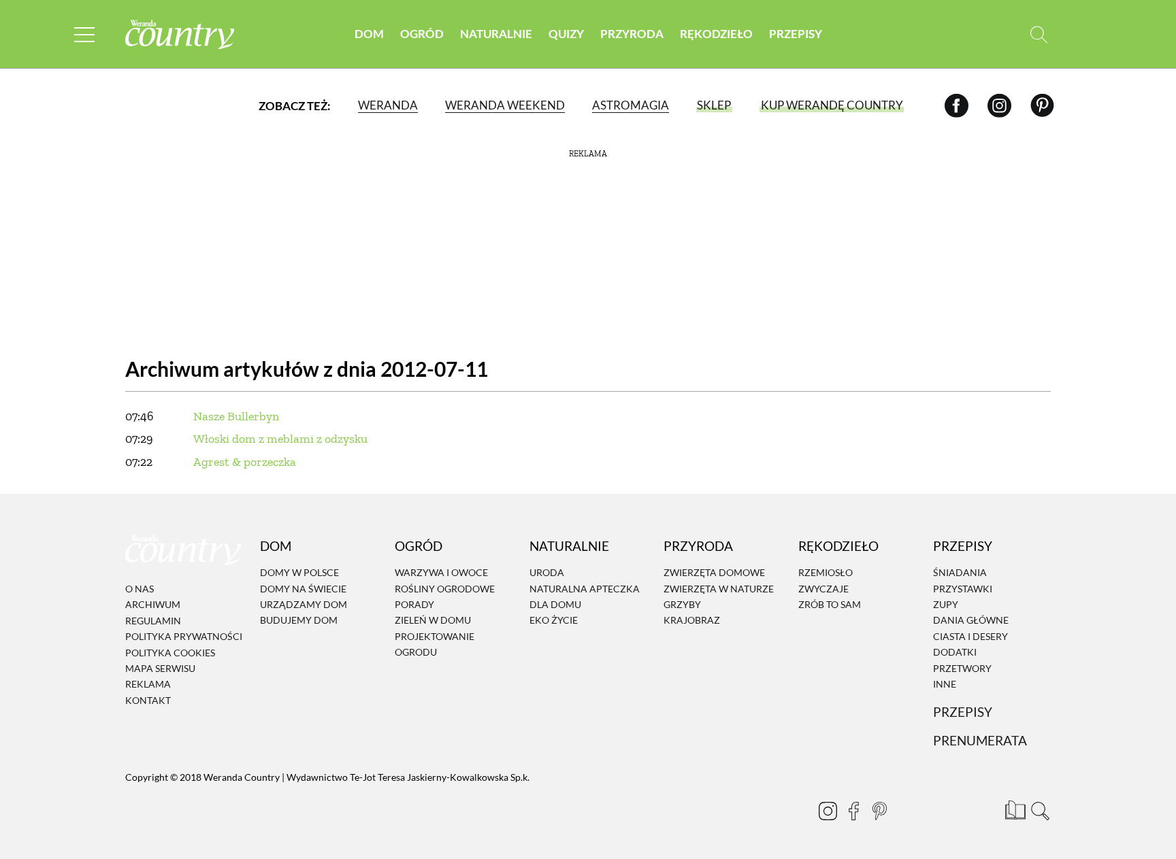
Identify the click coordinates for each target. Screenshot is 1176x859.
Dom (369, 34)
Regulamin (153, 620)
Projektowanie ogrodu (434, 644)
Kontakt (148, 700)
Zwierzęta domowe (714, 573)
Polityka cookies (170, 652)
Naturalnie (496, 34)
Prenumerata (980, 740)
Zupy (945, 604)
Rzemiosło (825, 573)
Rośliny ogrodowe (445, 588)
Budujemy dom (299, 620)
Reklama (148, 684)
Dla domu (555, 604)
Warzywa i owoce (441, 573)
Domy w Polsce (299, 573)
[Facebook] (956, 105)
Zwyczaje (823, 588)
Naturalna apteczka (584, 588)
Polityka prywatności (183, 636)
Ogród (422, 34)
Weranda (388, 105)
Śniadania (960, 573)
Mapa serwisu (160, 668)
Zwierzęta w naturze (719, 588)
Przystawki (962, 588)
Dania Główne (971, 620)
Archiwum (152, 605)
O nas (139, 588)
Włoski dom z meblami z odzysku (280, 438)
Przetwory (962, 668)
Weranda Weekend (505, 105)
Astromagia (630, 105)
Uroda (546, 573)
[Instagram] (999, 105)
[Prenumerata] (1013, 808)
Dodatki (955, 652)
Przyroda (632, 34)
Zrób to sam (829, 604)
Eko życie (553, 620)
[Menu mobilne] (84, 34)
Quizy (566, 34)
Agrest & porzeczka (244, 461)
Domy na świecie (303, 588)
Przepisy (795, 34)
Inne (944, 684)
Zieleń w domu (433, 620)
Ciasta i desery (970, 636)
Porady (414, 604)
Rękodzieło (716, 34)
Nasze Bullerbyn (236, 416)
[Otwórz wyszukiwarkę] (1039, 34)
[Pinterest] (1042, 105)
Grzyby (682, 604)
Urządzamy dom (303, 604)
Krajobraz (692, 620)
